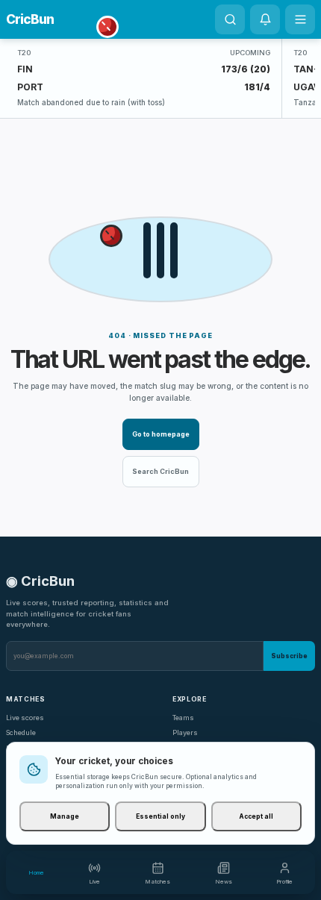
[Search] (230, 19)
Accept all (256, 816)
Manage (64, 816)
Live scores (25, 717)
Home (36, 872)
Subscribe (289, 656)
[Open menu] (300, 19)
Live (94, 881)
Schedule (21, 732)
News (223, 881)
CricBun (30, 19)
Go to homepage (161, 434)
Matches (157, 881)
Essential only (160, 816)
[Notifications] (265, 19)
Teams (183, 717)
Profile (284, 881)
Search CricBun (160, 471)
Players (185, 732)
